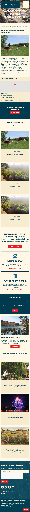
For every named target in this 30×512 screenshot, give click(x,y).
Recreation (15, 151)
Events (3, 493)
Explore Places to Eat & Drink (15, 290)
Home (3, 26)
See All (15, 126)
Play (15, 382)
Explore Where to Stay (15, 268)
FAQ (2, 496)
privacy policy (4, 505)
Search (15, 310)
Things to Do (13, 26)
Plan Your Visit (8, 26)
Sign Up (4, 481)
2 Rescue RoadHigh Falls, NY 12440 (6, 94)
